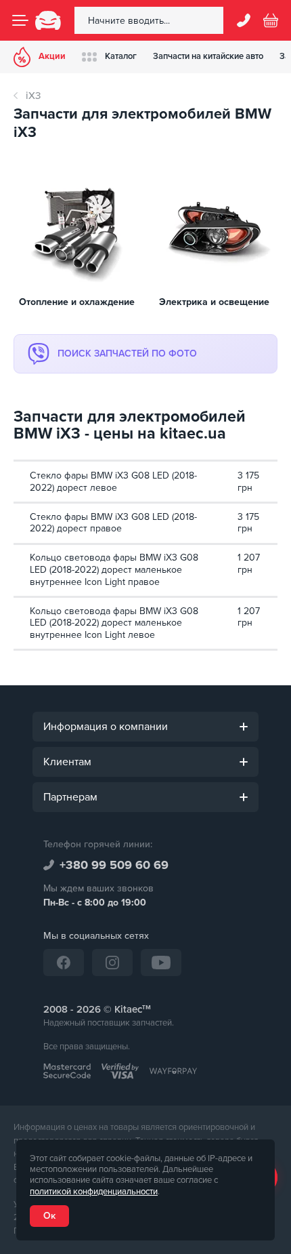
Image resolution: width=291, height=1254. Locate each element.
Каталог (121, 56)
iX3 (33, 95)
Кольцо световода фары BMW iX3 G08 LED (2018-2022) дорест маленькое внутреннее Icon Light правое (114, 569)
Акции (52, 56)
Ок (49, 1215)
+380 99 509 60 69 (114, 864)
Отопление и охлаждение (77, 302)
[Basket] (271, 20)
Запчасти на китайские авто (208, 56)
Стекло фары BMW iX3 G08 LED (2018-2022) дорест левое (113, 481)
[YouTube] (161, 962)
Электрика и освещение (214, 302)
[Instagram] (112, 962)
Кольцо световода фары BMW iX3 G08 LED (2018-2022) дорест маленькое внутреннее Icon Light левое (114, 623)
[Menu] (20, 20)
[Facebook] (63, 962)
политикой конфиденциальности (94, 1191)
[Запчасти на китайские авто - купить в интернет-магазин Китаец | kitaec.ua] (48, 20)
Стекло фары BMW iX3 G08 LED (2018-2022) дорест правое (113, 523)
